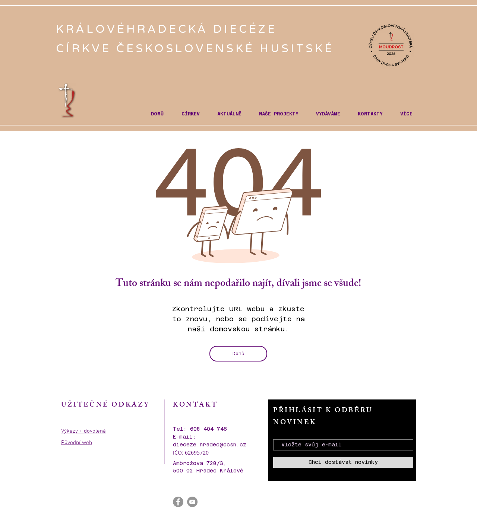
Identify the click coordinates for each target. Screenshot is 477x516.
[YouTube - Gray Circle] (192, 502)
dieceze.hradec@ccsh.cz (209, 444)
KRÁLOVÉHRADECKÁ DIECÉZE (169, 29)
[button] (190, 114)
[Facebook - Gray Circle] (178, 502)
